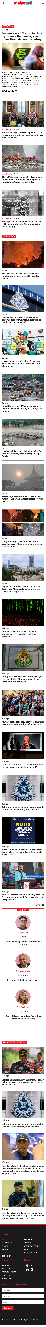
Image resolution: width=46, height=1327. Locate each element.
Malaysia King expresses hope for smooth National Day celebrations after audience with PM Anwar (22, 135)
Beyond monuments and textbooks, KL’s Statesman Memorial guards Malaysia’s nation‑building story (22, 589)
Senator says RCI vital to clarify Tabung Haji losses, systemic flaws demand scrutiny (22, 36)
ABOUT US (6, 1269)
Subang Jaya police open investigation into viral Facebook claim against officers (23, 808)
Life (4, 1253)
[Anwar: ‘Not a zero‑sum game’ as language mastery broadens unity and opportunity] (23, 703)
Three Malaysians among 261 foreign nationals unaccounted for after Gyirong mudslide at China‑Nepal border (22, 179)
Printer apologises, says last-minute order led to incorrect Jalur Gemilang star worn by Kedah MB (23, 1082)
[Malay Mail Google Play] (32, 1267)
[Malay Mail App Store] (27, 1267)
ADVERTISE (6, 1278)
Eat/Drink (6, 1256)
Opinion (28, 1243)
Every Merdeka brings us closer (23, 980)
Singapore (7, 1243)
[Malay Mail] (23, 5)
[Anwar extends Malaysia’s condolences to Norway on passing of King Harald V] (23, 745)
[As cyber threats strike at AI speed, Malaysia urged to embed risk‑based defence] (23, 612)
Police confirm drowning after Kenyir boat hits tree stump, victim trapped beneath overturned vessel (22, 319)
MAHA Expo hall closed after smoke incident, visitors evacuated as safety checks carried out (22, 852)
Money (5, 1249)
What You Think (31, 1246)
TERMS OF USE (8, 1275)
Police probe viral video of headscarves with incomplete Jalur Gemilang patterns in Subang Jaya (22, 224)
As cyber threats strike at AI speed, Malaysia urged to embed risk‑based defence (20, 634)
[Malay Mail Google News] (32, 1271)
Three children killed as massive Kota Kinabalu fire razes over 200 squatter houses (21, 276)
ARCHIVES (6, 1265)
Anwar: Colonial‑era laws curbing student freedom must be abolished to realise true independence (23, 897)
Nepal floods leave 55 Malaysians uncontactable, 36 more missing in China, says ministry (22, 408)
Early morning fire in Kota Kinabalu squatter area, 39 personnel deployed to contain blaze (22, 544)
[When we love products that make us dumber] (23, 922)
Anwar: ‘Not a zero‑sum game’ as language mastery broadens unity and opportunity (23, 723)
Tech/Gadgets (30, 1253)
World (5, 1246)
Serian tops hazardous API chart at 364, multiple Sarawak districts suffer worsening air (23, 498)
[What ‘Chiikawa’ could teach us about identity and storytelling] (23, 997)
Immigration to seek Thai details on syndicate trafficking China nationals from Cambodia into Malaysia (23, 679)
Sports (27, 1249)
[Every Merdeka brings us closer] (23, 961)
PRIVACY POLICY (9, 1272)
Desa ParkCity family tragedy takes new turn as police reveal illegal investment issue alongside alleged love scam (23, 1215)
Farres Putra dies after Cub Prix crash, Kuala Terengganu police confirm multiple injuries (22, 363)
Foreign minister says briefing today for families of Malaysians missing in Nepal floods (22, 453)
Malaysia (6, 129)
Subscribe (7, 1308)
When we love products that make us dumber (23, 942)
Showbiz (28, 1239)
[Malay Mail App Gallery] (27, 1271)
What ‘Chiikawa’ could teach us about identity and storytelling (23, 1017)
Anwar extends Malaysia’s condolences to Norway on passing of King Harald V (22, 765)
